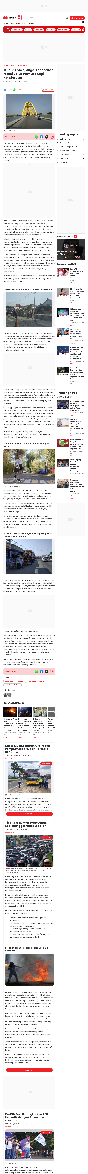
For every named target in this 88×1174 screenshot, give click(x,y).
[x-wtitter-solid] (46, 137)
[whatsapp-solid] (36, 137)
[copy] (52, 137)
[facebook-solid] (41, 137)
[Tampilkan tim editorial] (54, 695)
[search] (67, 18)
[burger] (83, 22)
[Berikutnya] (56, 828)
